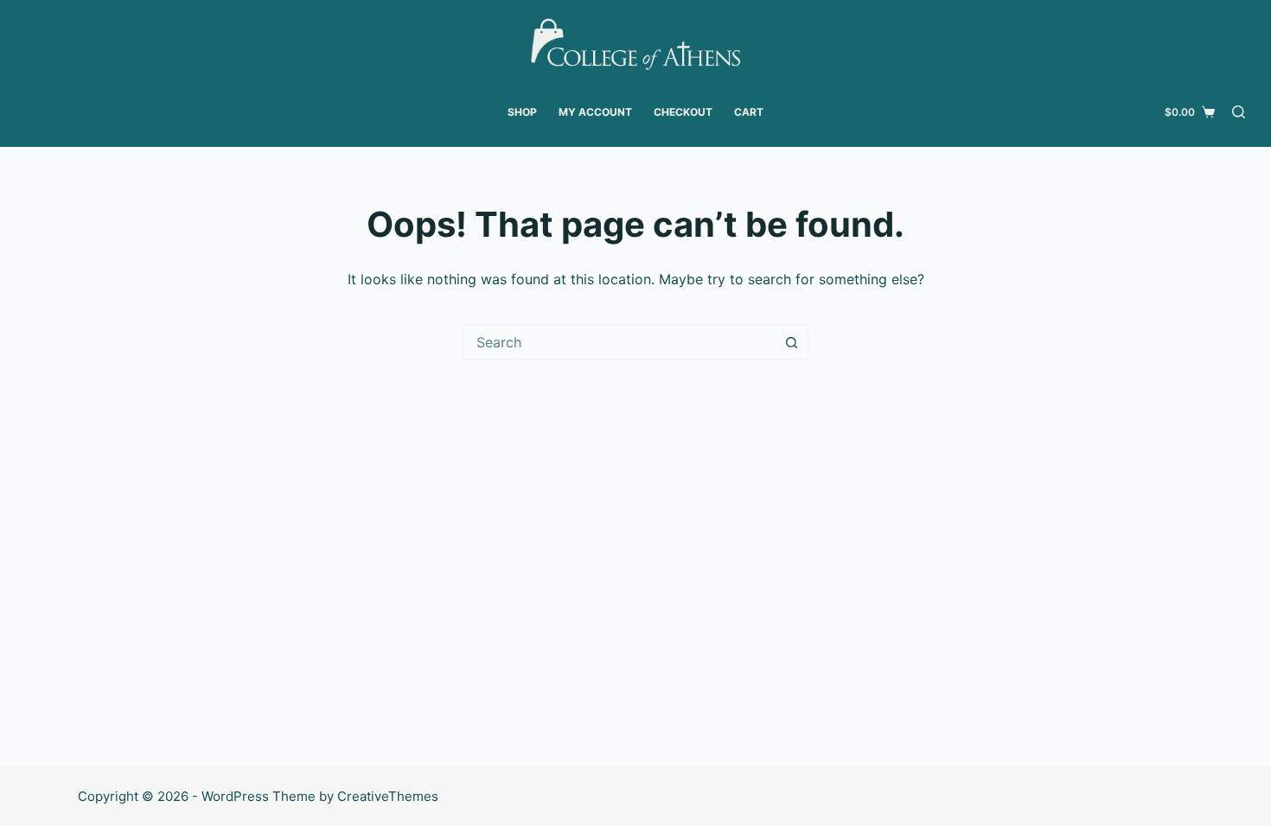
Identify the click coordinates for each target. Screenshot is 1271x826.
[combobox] (619, 342)
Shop (522, 111)
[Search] (1238, 111)
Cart (748, 111)
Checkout (683, 111)
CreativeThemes (387, 796)
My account (595, 111)
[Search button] (791, 342)
